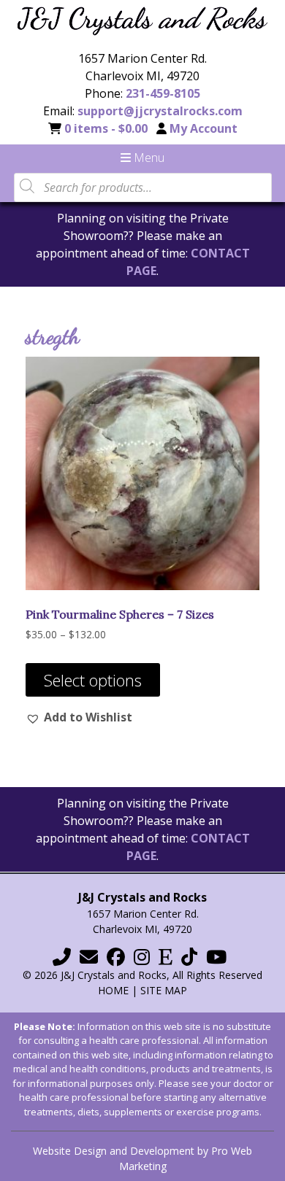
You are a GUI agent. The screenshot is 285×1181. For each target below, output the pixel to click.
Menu (147, 158)
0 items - (106, 128)
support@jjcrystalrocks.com (160, 111)
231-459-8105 (163, 93)
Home (113, 990)
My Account (204, 128)
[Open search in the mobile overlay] (142, 186)
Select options (93, 680)
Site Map (163, 990)
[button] (79, 717)
